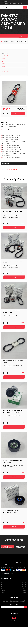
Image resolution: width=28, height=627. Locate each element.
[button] (3, 6)
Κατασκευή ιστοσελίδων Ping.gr (8, 573)
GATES (11, 129)
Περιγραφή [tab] (6, 163)
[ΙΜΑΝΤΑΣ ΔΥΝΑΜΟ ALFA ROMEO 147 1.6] (14, 93)
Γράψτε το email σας (14, 604)
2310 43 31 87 (4, 1)
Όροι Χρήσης (4, 572)
